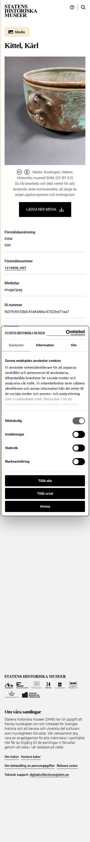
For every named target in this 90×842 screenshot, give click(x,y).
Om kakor (12, 757)
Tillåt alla (45, 481)
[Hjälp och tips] (72, 7)
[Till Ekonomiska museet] (22, 685)
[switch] (79, 434)
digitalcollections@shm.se (49, 775)
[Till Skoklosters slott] (73, 685)
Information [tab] (45, 345)
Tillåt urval (45, 493)
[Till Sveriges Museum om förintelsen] (31, 694)
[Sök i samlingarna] (83, 7)
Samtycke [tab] (16, 345)
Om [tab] (73, 345)
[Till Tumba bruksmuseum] (12, 694)
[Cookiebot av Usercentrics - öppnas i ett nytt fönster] (66, 333)
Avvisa (45, 506)
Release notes (67, 766)
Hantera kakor (31, 757)
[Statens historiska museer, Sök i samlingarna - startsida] (21, 11)
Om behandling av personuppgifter (30, 766)
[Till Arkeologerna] (9, 685)
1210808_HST (15, 268)
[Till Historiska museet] (48, 685)
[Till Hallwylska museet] (36, 685)
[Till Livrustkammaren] (60, 685)
